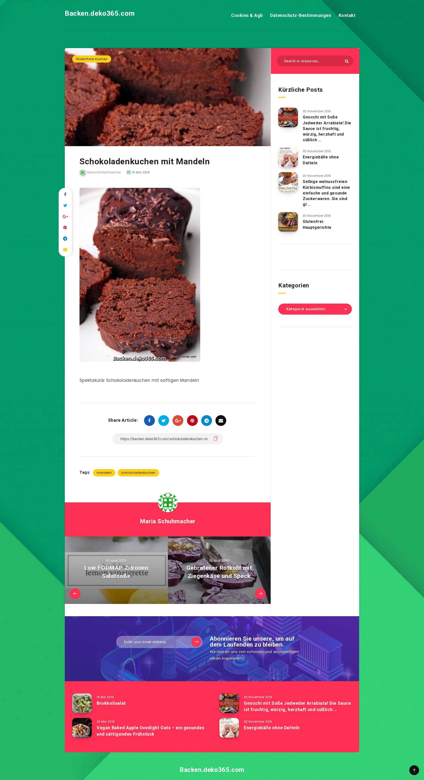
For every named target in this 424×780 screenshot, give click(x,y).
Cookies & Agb (247, 15)
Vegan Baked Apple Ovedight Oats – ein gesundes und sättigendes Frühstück (150, 731)
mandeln (104, 472)
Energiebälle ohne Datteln (272, 727)
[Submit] (346, 61)
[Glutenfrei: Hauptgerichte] (288, 222)
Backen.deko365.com (100, 13)
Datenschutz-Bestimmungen (300, 15)
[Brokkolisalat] (82, 703)
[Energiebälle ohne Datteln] (288, 157)
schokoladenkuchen (138, 472)
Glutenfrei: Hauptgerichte (317, 224)
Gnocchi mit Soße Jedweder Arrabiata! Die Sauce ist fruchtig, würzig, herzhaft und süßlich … (327, 128)
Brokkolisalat (111, 703)
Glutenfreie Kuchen (91, 59)
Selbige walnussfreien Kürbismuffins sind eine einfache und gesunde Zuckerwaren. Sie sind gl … (326, 193)
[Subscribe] (196, 642)
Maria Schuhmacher (168, 521)
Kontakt (347, 15)
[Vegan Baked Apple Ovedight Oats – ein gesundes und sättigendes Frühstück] (82, 728)
